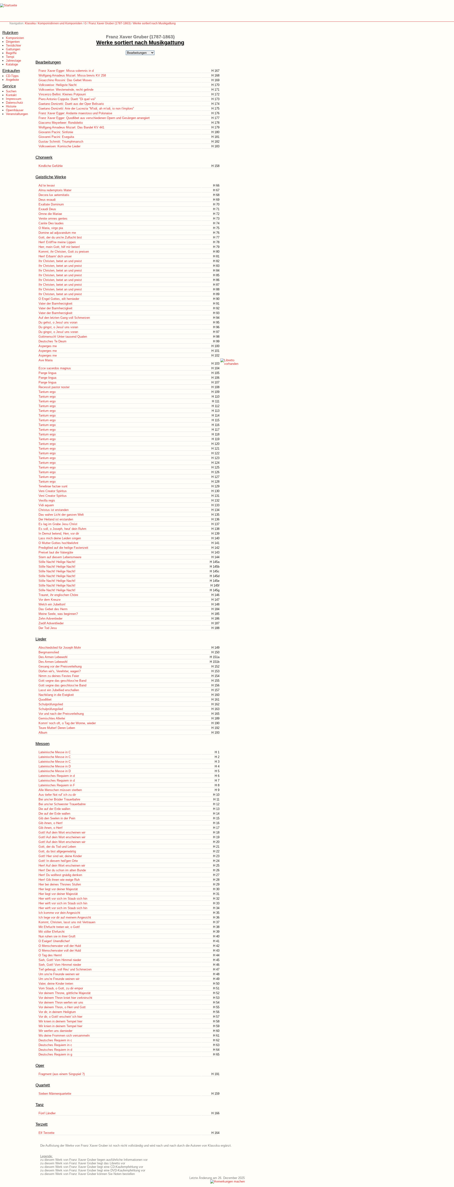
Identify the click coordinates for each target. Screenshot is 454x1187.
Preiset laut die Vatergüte (56, 552)
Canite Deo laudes (51, 223)
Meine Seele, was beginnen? (58, 614)
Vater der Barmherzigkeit (55, 303)
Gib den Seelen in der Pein (57, 818)
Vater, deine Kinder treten (56, 983)
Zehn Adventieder (50, 618)
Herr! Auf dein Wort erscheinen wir (62, 865)
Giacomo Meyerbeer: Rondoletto (61, 122)
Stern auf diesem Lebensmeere (60, 557)
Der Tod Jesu (48, 628)
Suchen (11, 91)
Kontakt (11, 95)
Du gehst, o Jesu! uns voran (58, 322)
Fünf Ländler (47, 1113)
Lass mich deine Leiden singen (60, 538)
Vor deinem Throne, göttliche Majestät (65, 993)
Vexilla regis (47, 500)
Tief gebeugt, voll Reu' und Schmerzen (65, 969)
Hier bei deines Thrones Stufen (60, 884)
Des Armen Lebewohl (53, 657)
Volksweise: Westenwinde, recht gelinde (66, 89)
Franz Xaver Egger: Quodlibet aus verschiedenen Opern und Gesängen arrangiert (94, 118)
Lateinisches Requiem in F (57, 785)
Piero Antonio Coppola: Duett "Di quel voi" (67, 99)
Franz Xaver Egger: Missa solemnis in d (66, 70)
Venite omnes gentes (53, 218)
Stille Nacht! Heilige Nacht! (57, 562)
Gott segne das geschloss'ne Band (62, 680)
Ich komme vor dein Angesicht (59, 913)
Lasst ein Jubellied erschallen (59, 690)
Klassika (30, 23)
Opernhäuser (14, 110)
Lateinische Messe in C (55, 752)
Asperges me (48, 346)
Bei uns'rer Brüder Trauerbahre (59, 799)
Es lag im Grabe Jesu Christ (58, 524)
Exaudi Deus (47, 209)
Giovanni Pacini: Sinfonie (56, 132)
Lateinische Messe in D (55, 766)
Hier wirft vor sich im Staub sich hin (63, 898)
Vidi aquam (46, 505)
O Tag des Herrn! (50, 955)
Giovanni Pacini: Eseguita (56, 137)
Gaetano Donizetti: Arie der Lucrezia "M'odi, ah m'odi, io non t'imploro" (86, 108)
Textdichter (13, 45)
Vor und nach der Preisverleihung (61, 713)
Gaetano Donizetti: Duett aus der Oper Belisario (71, 104)
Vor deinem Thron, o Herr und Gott (62, 1007)
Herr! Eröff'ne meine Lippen (57, 242)
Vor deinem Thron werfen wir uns (61, 1002)
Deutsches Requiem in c (55, 1040)
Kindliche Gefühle (51, 166)
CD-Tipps (12, 76)
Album (43, 732)
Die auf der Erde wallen (54, 809)
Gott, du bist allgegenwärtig (57, 851)
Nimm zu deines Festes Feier (59, 676)
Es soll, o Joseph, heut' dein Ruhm (62, 529)
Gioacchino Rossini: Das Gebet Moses (65, 80)
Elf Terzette (46, 1133)
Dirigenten (13, 41)
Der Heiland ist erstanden (56, 519)
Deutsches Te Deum (52, 341)
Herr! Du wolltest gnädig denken (60, 875)
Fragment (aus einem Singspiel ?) (62, 1074)
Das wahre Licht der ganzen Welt (61, 514)
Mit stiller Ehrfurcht (52, 931)
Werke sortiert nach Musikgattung (154, 23)
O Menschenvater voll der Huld (60, 946)
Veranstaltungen (17, 114)
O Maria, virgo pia (51, 228)
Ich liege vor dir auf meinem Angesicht (65, 917)
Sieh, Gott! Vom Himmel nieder (60, 960)
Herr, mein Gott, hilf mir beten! (59, 247)
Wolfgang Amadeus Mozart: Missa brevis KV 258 (72, 75)
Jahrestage (13, 60)
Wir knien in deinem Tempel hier (60, 1021)
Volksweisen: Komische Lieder (59, 146)
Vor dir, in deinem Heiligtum (57, 1012)
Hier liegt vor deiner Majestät (58, 889)
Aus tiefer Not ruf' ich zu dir (57, 794)
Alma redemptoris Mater (55, 190)
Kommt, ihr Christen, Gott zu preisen (64, 251)
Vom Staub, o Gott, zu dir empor (61, 988)
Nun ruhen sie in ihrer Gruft (57, 936)
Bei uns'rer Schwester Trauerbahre (62, 804)
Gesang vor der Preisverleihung (60, 666)
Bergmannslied (49, 652)
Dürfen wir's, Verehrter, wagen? (60, 671)
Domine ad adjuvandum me (57, 232)
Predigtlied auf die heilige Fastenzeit (63, 547)
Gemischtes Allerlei (52, 718)
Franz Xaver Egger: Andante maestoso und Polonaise (75, 113)
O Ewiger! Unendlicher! (54, 941)
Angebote (12, 79)
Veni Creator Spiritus (53, 491)
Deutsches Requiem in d (55, 1049)
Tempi (10, 57)
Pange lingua (47, 373)
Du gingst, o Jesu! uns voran (58, 327)
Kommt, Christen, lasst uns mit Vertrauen (67, 922)
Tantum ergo (47, 392)
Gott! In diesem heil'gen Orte (58, 861)
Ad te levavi (47, 185)
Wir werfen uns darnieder (55, 1031)
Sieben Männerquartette (55, 1093)
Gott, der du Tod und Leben (57, 846)
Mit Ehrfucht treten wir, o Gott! (59, 927)
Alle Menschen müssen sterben (60, 790)
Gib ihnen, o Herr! (51, 823)
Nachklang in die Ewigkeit (56, 695)
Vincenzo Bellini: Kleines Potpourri (62, 94)
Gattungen (13, 49)
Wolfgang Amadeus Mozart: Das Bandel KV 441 (71, 127)
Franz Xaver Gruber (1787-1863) (110, 23)
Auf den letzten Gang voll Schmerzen (64, 317)
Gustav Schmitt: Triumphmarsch (61, 141)
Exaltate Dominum (51, 204)
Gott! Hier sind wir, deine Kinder (60, 856)
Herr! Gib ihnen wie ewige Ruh (59, 879)
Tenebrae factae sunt (53, 486)
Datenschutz (14, 102)
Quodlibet (45, 699)
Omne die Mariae (50, 214)
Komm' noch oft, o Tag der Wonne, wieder (67, 723)
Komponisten (15, 38)
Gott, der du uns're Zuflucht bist (60, 237)
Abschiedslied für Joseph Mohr (60, 647)
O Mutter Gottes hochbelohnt (58, 543)
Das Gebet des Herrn (53, 609)
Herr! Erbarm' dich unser (55, 256)
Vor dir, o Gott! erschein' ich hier (60, 1016)
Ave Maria (45, 360)
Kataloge (12, 64)
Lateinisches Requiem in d (57, 776)
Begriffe (11, 53)
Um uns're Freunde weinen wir (59, 974)
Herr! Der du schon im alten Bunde (62, 870)
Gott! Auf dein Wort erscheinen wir (62, 832)
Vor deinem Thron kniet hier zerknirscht (65, 998)
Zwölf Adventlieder (51, 623)
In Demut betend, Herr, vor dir (59, 533)
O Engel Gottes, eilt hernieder (59, 299)
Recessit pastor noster (54, 387)
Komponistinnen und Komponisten (60, 23)
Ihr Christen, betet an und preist (60, 261)
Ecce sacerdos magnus (55, 368)
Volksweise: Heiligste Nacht (58, 85)
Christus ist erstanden (54, 510)
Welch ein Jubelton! (52, 604)
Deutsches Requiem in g (55, 1054)
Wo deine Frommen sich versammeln (64, 1035)
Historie (11, 106)
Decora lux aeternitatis (54, 195)
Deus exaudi (47, 199)
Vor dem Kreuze (50, 599)
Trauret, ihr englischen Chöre (58, 595)
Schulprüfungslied (51, 704)
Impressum (13, 99)
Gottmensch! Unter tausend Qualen (63, 336)
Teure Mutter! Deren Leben (57, 728)
